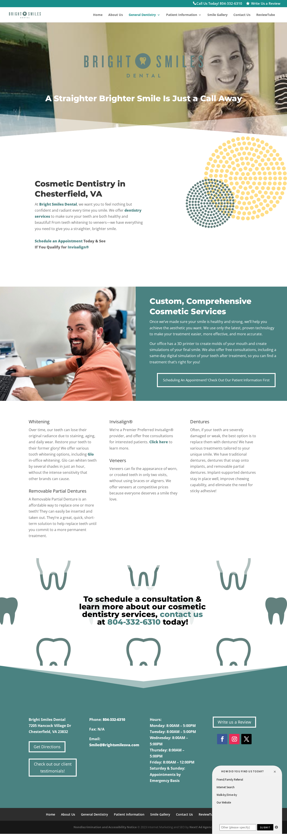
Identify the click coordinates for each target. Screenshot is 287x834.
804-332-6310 (134, 622)
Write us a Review (234, 722)
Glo (91, 454)
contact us (181, 614)
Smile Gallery (217, 15)
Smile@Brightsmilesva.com (114, 744)
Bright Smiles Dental (58, 204)
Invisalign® (78, 247)
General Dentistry (142, 15)
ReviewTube (265, 15)
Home (97, 15)
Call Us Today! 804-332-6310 (219, 4)
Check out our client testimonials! (53, 767)
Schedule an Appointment (59, 241)
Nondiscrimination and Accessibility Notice (105, 827)
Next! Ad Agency (201, 827)
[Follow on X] (246, 739)
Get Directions (47, 746)
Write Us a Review (265, 4)
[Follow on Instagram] (234, 739)
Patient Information (181, 15)
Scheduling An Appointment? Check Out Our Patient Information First (216, 380)
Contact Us (241, 15)
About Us (115, 15)
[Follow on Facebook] (222, 739)
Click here (158, 441)
